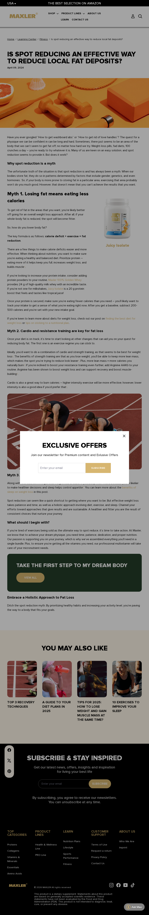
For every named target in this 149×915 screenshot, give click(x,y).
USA (11, 3)
